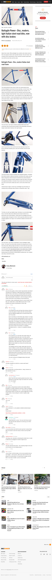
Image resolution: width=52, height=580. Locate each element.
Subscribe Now (26, 296)
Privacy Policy (14, 299)
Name (13, 290)
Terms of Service (20, 299)
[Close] (40, 278)
